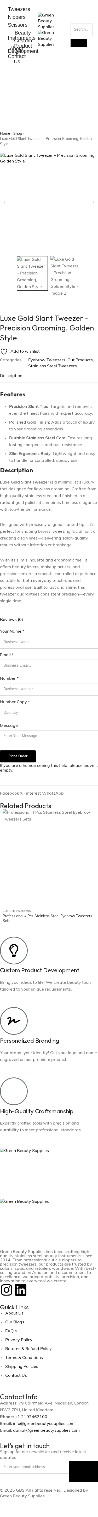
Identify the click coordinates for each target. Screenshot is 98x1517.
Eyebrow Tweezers (46, 360)
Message (9, 726)
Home (5, 134)
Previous (5, 201)
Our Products (80, 360)
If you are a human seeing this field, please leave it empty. (49, 768)
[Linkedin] (20, 1289)
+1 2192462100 (31, 1417)
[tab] (49, 376)
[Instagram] (6, 1289)
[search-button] (79, 43)
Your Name (12, 632)
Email (7, 655)
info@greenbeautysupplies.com (43, 1424)
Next (93, 201)
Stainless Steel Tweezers (52, 366)
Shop (17, 134)
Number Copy (15, 702)
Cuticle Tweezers (17, 911)
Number (9, 679)
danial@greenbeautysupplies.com (46, 1431)
